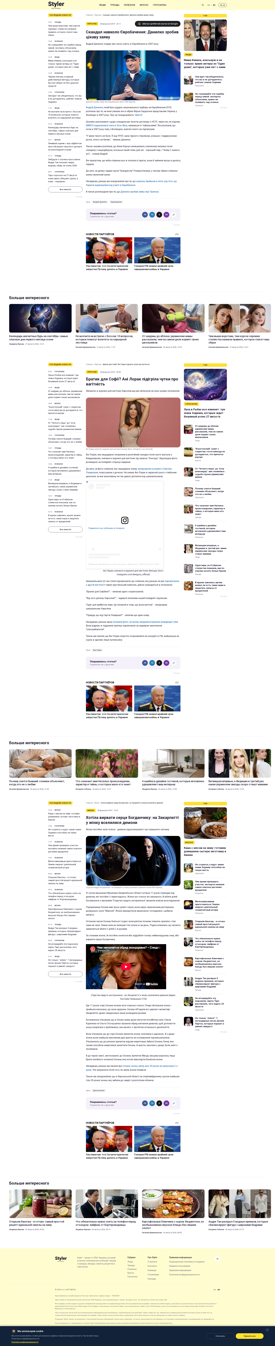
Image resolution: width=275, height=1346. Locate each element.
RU (214, 5)
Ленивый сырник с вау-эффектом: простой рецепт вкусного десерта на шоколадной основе (65, 146)
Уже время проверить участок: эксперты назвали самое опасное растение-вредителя (65, 848)
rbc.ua (222, 5)
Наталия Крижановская (85, 347)
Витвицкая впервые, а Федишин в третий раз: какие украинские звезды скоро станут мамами (64, 486)
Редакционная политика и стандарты (187, 1262)
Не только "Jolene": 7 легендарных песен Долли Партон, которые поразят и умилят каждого (65, 963)
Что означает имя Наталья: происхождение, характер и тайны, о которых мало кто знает (65, 454)
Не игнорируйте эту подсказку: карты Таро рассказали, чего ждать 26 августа (63, 947)
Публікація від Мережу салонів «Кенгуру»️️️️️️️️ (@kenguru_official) (116, 564)
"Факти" (138, 115)
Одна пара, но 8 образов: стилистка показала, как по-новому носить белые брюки (62, 502)
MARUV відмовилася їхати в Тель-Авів (106, 125)
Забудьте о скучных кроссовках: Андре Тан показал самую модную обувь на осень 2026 (64, 162)
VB (166, 215)
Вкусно (144, 5)
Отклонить (220, 1336)
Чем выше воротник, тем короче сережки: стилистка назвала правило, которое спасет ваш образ (64, 30)
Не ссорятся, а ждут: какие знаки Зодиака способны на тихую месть (64, 832)
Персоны (97, 15)
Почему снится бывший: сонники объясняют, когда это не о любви (65, 440)
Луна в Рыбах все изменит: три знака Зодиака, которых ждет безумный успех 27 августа (63, 378)
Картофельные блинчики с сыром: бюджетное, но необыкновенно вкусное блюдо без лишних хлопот (65, 914)
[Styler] (56, 5)
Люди (102, 5)
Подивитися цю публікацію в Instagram (106, 528)
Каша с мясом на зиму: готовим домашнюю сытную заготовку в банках (64, 816)
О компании (153, 1274)
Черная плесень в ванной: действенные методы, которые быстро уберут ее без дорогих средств (63, 81)
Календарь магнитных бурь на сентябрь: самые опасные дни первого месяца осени (63, 130)
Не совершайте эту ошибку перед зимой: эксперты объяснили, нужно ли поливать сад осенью (64, 48)
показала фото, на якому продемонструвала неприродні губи (145, 622)
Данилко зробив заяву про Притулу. (139, 191)
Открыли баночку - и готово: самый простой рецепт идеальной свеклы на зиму (65, 880)
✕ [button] (267, 1330)
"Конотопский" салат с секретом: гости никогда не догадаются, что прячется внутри (65, 410)
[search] (203, 5)
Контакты (152, 1266)
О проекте (152, 1262)
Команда (152, 1270)
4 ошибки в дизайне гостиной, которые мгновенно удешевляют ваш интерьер (64, 470)
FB (145, 215)
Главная (89, 15)
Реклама (152, 1279)
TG (152, 215)
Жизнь (96, 803)
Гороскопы (159, 5)
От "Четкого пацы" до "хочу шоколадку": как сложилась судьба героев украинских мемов (64, 426)
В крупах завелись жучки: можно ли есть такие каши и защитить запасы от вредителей (64, 518)
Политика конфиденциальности (184, 1274)
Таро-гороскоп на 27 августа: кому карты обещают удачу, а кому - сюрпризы (63, 178)
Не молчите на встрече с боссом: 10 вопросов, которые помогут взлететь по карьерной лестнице (64, 114)
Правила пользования (179, 1266)
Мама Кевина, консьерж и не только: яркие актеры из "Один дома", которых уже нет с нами (63, 63)
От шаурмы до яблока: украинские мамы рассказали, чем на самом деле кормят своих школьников (170, 339)
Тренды (114, 5)
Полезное (129, 5)
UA (208, 5)
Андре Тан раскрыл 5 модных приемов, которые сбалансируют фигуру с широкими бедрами (64, 931)
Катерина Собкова (83, 789)
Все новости (65, 189)
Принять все (250, 1336)
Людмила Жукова (16, 344)
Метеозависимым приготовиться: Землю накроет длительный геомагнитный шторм (64, 864)
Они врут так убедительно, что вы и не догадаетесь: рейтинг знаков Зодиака (65, 98)
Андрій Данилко (94, 107)
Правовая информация (180, 1270)
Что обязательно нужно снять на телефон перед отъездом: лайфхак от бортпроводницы (64, 896)
